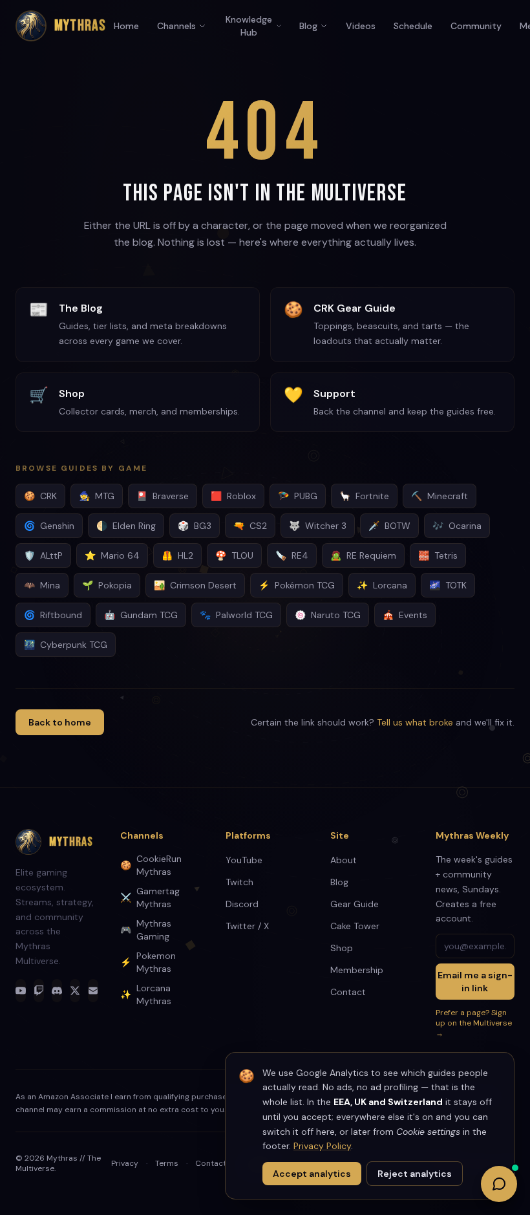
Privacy (124, 1163)
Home (126, 26)
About (343, 860)
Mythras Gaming (145, 930)
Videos (361, 26)
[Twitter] (75, 990)
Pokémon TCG (297, 585)
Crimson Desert (195, 585)
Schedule (413, 26)
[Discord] (57, 990)
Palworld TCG (236, 615)
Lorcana (382, 585)
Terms (166, 1163)
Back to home (59, 722)
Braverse (162, 496)
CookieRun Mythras (151, 865)
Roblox (233, 496)
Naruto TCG (328, 615)
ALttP (43, 555)
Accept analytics (312, 1173)
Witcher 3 (317, 526)
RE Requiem (363, 555)
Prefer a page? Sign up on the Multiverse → (474, 1022)
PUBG (297, 496)
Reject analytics (414, 1173)
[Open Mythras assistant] (499, 1184)
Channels (176, 26)
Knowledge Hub (249, 26)
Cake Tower (354, 926)
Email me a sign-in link (475, 981)
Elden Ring (126, 526)
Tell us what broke (415, 722)
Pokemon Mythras (148, 962)
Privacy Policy (322, 1146)
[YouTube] (21, 990)
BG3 (194, 526)
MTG (96, 496)
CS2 (250, 526)
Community (476, 26)
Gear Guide (354, 904)
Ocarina (457, 526)
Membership (356, 970)
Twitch (239, 882)
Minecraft (439, 496)
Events (405, 615)
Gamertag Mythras (150, 897)
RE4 (291, 555)
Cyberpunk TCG (65, 645)
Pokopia (107, 585)
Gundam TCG (141, 615)
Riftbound (53, 615)
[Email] (93, 990)
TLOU (234, 555)
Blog (308, 26)
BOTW (389, 526)
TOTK (448, 585)
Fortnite (364, 496)
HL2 (177, 555)
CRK (40, 496)
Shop (341, 948)
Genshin (49, 526)
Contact (348, 992)
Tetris (438, 555)
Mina (42, 585)
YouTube (244, 860)
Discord (242, 904)
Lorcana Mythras (145, 994)
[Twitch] (39, 990)
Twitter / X (247, 926)
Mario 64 (112, 555)
